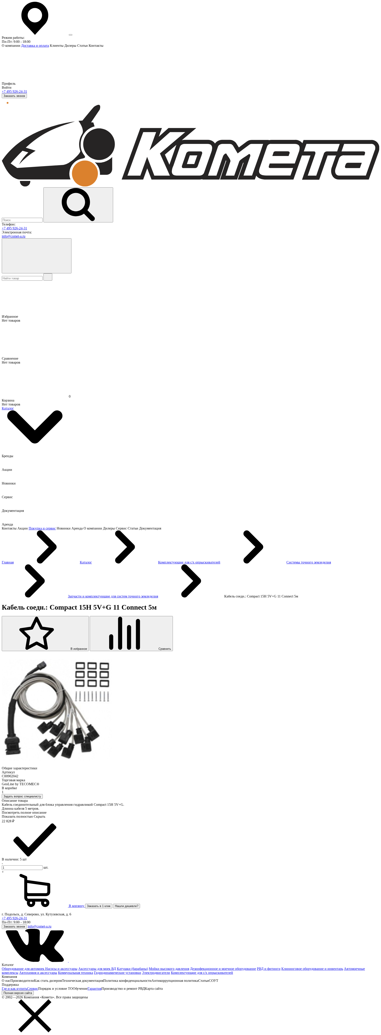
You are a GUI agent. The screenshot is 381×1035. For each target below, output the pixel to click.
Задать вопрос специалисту (22, 796)
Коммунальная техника (75, 973)
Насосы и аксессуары (61, 969)
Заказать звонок (14, 96)
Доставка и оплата (35, 45)
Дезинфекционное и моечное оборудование (223, 969)
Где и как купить (14, 988)
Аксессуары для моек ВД (97, 969)
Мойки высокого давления (169, 969)
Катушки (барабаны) (132, 969)
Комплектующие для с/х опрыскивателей (202, 973)
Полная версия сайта (18, 993)
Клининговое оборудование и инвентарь (312, 969)
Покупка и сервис (42, 528)
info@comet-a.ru (13, 236)
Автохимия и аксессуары (38, 973)
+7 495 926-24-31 (14, 91)
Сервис (32, 988)
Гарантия (94, 988)
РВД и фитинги (268, 969)
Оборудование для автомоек (23, 969)
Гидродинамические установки (117, 973)
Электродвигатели (156, 973)
